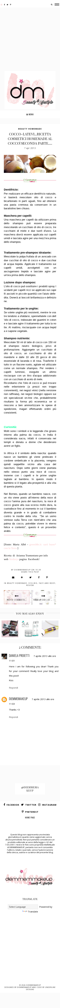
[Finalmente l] (10, 629)
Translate (33, 911)
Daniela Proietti (19, 655)
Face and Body (47, 583)
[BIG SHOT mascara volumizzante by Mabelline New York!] (50, 629)
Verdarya (14, 559)
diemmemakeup (18, 698)
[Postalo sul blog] (22, 577)
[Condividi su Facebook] (39, 577)
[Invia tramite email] (13, 577)
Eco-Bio (33, 583)
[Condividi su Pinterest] (47, 577)
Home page (30, 817)
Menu (31, 114)
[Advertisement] (30, 40)
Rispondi (13, 687)
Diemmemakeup (33, 985)
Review (30, 585)
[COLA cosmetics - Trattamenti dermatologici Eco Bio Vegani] (30, 629)
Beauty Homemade (30, 129)
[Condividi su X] (31, 577)
